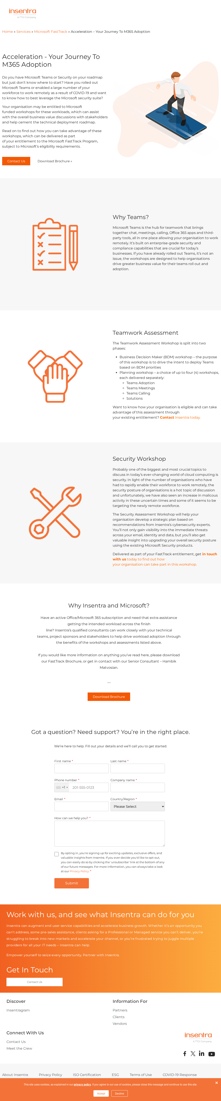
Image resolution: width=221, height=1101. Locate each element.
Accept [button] (101, 1093)
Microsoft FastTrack (50, 32)
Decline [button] (119, 1093)
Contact (167, 417)
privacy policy (82, 1084)
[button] (16, 161)
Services (23, 32)
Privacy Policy (79, 871)
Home (7, 32)
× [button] (217, 1082)
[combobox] (62, 787)
